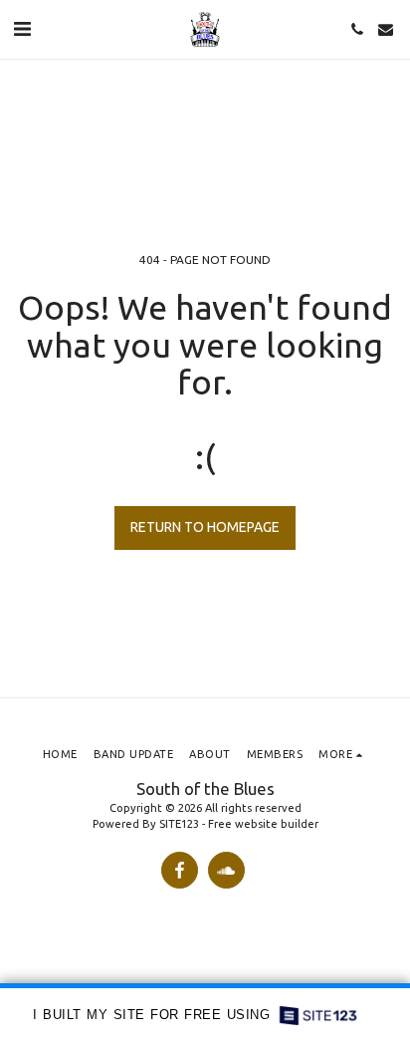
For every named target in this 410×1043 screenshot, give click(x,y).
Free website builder (263, 824)
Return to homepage (205, 527)
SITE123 (179, 824)
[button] (22, 28)
